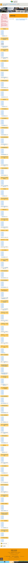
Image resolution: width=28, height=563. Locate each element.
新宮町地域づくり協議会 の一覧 (4, 320)
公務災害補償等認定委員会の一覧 (4, 165)
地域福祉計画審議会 (4, 503)
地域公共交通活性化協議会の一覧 (4, 463)
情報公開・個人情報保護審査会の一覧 (4, 186)
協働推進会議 (4, 209)
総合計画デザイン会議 (4, 239)
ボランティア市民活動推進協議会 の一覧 (4, 309)
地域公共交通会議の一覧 (4, 175)
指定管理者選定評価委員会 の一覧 (4, 227)
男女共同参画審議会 (4, 280)
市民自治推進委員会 (4, 270)
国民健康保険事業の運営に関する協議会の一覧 (4, 373)
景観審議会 (4, 28)
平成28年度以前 (3, 352)
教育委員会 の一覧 (4, 106)
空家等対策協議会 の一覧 (4, 442)
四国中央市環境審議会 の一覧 (4, 492)
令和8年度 (2, 30)
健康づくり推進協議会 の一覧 (4, 362)
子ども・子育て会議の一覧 (4, 482)
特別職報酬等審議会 (4, 147)
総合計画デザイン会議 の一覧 (4, 247)
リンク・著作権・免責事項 (7, 556)
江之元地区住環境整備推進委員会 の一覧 (4, 46)
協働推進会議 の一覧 (4, 216)
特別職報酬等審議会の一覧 (4, 154)
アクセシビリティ (22, 556)
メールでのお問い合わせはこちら (14, 554)
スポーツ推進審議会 (4, 520)
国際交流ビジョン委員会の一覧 (4, 343)
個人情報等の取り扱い (16, 557)
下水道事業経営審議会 (4, 537)
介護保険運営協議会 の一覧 (4, 412)
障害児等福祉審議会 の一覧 (4, 403)
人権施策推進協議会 (4, 127)
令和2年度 (2, 163)
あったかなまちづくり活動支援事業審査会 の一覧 (4, 298)
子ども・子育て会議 (4, 475)
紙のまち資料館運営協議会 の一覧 (4, 433)
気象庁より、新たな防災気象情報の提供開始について (4, 25)
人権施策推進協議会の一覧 (4, 134)
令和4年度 (2, 34)
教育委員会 (4, 99)
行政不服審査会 (4, 118)
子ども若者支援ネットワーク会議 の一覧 (4, 385)
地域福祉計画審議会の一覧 (4, 510)
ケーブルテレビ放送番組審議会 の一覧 (4, 268)
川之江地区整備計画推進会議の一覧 (4, 58)
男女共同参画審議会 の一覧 (4, 287)
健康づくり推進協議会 (4, 354)
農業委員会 (4, 445)
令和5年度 (2, 33)
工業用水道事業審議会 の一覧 (4, 78)
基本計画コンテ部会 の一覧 (4, 237)
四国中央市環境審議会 (4, 484)
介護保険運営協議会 (4, 405)
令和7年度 (2, 31)
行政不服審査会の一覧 (4, 125)
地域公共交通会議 (4, 168)
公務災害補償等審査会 (4, 137)
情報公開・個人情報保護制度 (15, 556)
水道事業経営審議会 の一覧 (4, 87)
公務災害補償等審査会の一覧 (4, 144)
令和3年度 (2, 509)
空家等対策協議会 (4, 435)
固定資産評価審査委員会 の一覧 (4, 207)
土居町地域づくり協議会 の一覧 (4, 332)
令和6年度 (2, 32)
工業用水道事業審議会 (4, 70)
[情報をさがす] (14, 562)
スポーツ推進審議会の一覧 (4, 527)
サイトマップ (10, 557)
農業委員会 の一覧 (4, 452)
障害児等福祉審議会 (4, 396)
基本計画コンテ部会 (4, 230)
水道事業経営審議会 (4, 80)
